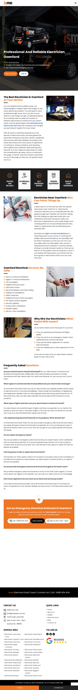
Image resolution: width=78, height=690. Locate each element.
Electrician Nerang (11, 676)
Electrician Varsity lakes (33, 652)
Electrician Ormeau (12, 650)
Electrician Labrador (12, 670)
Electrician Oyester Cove (14, 639)
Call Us (23, 74)
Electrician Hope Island (33, 634)
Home (50, 609)
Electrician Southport (13, 665)
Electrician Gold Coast (33, 676)
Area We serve (53, 617)
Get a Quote (11, 74)
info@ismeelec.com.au (16, 613)
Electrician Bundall (31, 660)
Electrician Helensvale (13, 663)
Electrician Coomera (32, 642)
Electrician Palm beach (33, 650)
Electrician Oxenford (12, 642)
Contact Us (43, 592)
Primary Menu (75, 3)
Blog (49, 620)
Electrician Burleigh (12, 652)
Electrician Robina (11, 655)
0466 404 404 (63, 592)
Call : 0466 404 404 (20, 521)
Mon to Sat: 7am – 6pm (58, 521)
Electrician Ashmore (12, 668)
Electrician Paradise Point (34, 639)
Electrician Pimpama (32, 644)
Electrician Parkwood (32, 665)
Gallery (50, 615)
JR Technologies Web (55, 683)
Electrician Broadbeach (13, 660)
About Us (51, 612)
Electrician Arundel (32, 668)
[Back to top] (74, 682)
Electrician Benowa (32, 663)
